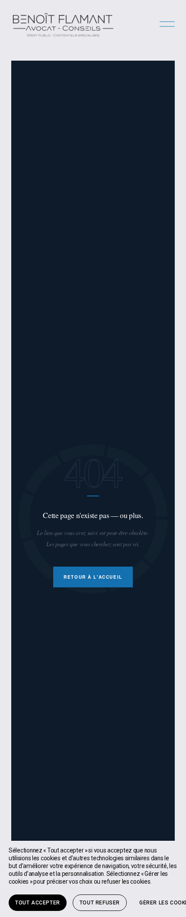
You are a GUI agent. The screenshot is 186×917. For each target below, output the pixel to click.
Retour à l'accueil (93, 577)
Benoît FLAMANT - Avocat (63, 24)
